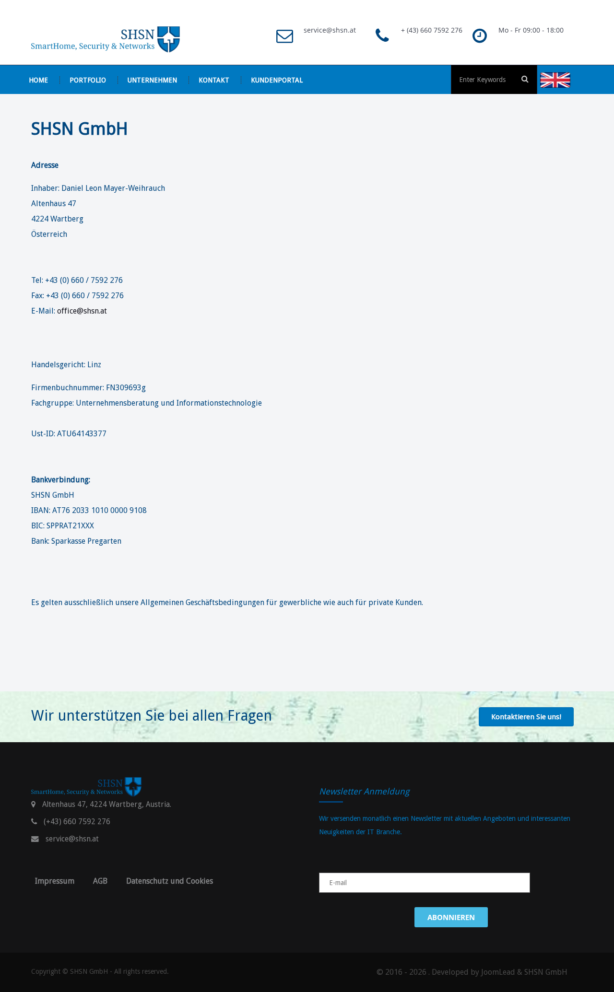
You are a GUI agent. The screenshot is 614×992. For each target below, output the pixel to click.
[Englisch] (565, 79)
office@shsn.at (82, 310)
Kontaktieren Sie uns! (526, 716)
